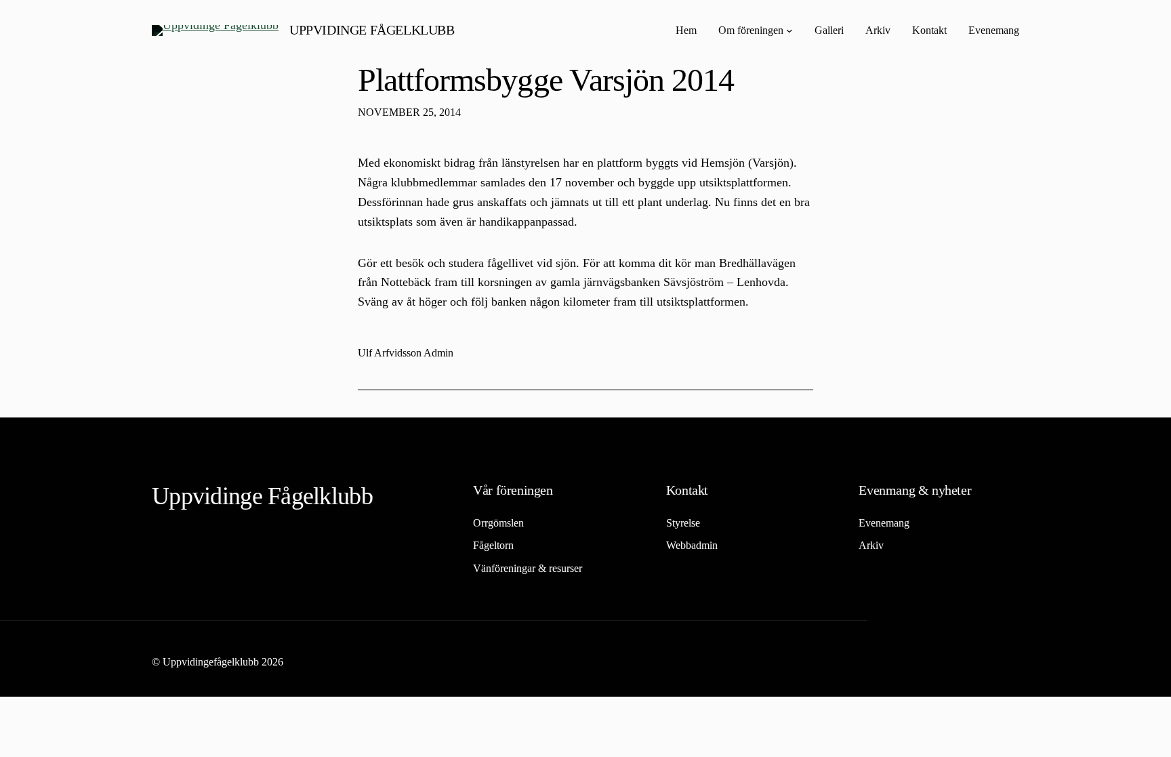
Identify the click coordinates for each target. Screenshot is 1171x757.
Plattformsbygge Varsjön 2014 (546, 80)
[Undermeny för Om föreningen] (789, 30)
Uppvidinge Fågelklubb (372, 29)
